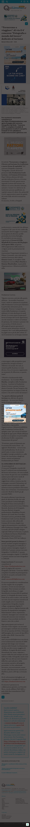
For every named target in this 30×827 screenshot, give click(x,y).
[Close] (26, 405)
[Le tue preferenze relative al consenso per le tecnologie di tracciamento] (27, 824)
